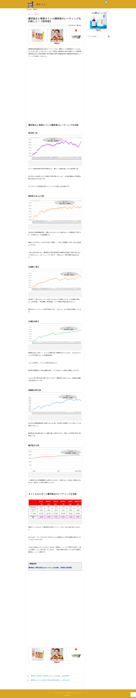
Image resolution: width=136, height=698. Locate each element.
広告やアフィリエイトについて (74, 693)
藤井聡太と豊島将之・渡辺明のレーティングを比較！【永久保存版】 (50, 675)
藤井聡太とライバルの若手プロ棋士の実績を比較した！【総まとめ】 (50, 680)
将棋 (79, 25)
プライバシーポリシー (60, 693)
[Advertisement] (55, 75)
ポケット (41, 4)
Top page (29, 9)
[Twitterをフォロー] (106, 2)
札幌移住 (35, 9)
